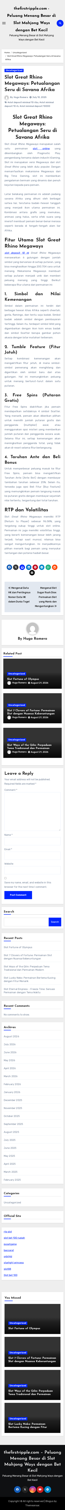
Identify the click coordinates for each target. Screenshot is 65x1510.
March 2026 (11, 1076)
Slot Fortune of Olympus (23, 679)
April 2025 (10, 1163)
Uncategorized (14, 70)
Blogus (49, 1501)
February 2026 (12, 1084)
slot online (41, 148)
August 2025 (11, 1132)
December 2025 (13, 1100)
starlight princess (14, 1262)
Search (9, 911)
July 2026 (10, 1044)
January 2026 (12, 1092)
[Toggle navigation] (4, 23)
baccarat (9, 1250)
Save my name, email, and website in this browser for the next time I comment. (27, 884)
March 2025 (11, 1171)
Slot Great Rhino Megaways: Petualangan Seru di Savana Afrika (32, 83)
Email (8, 849)
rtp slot (8, 1231)
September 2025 (13, 1124)
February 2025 (12, 1179)
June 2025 (10, 1148)
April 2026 (10, 1068)
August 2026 (11, 1036)
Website (8, 863)
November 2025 (13, 1108)
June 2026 (10, 1052)
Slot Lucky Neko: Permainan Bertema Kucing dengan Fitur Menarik (27, 1427)
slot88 (7, 1269)
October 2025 (12, 1116)
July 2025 (10, 1140)
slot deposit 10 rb (17, 252)
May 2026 (9, 1060)
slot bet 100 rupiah (14, 1237)
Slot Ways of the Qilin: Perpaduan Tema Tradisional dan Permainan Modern (29, 748)
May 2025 (9, 1156)
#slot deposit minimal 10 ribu (23, 102)
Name (8, 834)
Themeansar (32, 1505)
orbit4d (8, 1256)
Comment (10, 790)
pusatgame (10, 1244)
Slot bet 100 (10, 1275)
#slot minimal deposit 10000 (35, 106)
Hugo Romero (21, 97)
